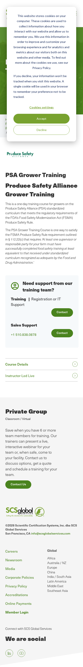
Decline (42, 130)
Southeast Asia (57, 590)
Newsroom (13, 559)
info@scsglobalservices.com (50, 533)
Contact (62, 312)
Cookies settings (41, 107)
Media (10, 568)
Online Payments (18, 603)
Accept (41, 118)
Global (52, 550)
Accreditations (16, 594)
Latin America (56, 581)
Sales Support (24, 325)
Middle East (55, 586)
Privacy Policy (16, 585)
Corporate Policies (19, 577)
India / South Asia (59, 576)
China (51, 572)
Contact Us (18, 484)
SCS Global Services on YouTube (21, 653)
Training (18, 299)
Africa (51, 558)
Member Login (17, 612)
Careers (11, 551)
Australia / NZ (56, 563)
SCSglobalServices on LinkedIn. (9, 653)
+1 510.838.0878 (23, 334)
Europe (52, 567)
